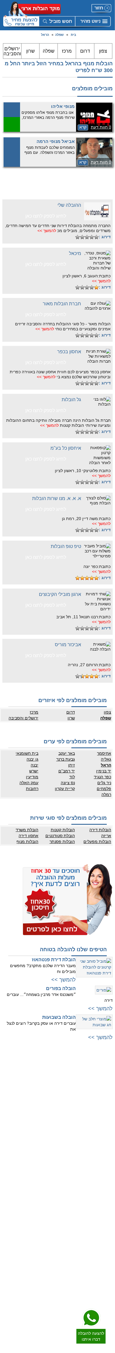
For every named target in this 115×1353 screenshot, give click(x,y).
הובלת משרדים (45, 1262)
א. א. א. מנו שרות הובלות (56, 498)
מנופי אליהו (63, 106)
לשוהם (106, 1229)
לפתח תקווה (102, 1087)
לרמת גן (105, 1076)
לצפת (52, 1168)
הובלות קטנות (63, 829)
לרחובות (105, 1199)
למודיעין (105, 1140)
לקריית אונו (103, 1134)
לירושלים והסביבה (98, 1162)
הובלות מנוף (27, 841)
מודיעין (32, 776)
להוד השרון (48, 1099)
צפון (103, 51)
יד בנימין (103, 771)
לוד (72, 776)
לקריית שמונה (46, 1174)
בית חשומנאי (27, 753)
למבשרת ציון (102, 1180)
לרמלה (106, 1205)
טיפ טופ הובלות (66, 546)
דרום (85, 51)
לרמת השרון (47, 1081)
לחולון (107, 1105)
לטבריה (50, 1156)
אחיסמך (104, 753)
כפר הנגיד (102, 776)
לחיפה (51, 1115)
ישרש (33, 771)
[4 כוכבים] (82, 237)
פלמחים (104, 788)
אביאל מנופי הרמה (56, 141)
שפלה (59, 34)
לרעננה (50, 1093)
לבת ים (106, 1111)
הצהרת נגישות (45, 1223)
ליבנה (107, 1217)
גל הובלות (71, 399)
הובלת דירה (47, 1245)
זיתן (71, 765)
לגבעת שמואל (101, 1129)
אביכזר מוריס (68, 644)
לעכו (53, 1145)
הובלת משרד (27, 829)
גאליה (106, 759)
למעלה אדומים (100, 1174)
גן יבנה (32, 759)
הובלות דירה (100, 829)
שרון (30, 51)
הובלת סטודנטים (60, 835)
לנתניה (51, 1070)
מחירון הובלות (46, 1205)
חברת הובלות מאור (62, 303)
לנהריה (51, 1127)
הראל (45, 34)
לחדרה (51, 1139)
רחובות (32, 788)
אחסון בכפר (69, 351)
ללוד (108, 1211)
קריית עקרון (65, 788)
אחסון (51, 1251)
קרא (82, 127)
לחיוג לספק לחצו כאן (45, 216)
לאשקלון (105, 1256)
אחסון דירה (28, 835)
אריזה (106, 835)
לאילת (106, 1286)
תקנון (52, 1217)
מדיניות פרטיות (45, 1211)
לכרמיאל (50, 1162)
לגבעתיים (104, 1081)
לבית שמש (103, 1168)
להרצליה (49, 1076)
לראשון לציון (102, 1099)
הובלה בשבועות (59, 1017)
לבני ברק (104, 1093)
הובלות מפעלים (97, 841)
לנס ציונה (104, 1223)
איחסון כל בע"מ (65, 448)
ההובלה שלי (69, 205)
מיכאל (75, 253)
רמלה (106, 794)
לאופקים (105, 1274)
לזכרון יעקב (48, 1151)
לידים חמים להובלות (41, 1294)
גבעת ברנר (65, 759)
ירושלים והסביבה (12, 51)
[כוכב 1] (96, 237)
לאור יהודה (103, 1117)
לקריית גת (104, 1262)
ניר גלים (104, 782)
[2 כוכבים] (91, 237)
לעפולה (50, 1133)
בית (73, 34)
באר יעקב (66, 753)
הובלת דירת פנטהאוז (54, 959)
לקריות (51, 1121)
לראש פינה (48, 1180)
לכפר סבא (48, 1087)
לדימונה (105, 1268)
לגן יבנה (105, 1234)
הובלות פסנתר (62, 841)
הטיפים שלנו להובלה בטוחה (73, 949)
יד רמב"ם (66, 771)
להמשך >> (46, 230)
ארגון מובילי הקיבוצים (60, 594)
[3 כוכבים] (87, 237)
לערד (107, 1280)
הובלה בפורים (61, 988)
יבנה (34, 765)
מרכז (67, 51)
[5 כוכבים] (77, 237)
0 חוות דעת (101, 127)
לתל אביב (104, 1070)
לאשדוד (105, 1251)
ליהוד (107, 1123)
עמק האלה (28, 782)
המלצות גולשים (45, 1199)
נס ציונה (68, 782)
